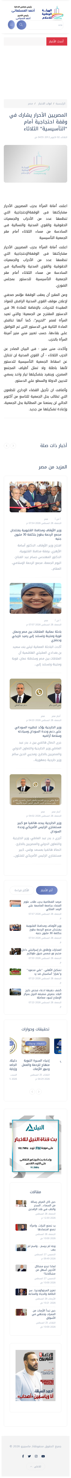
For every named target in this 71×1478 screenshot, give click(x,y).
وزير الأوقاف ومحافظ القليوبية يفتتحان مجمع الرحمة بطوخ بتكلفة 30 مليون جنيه (35, 534)
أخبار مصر (55, 716)
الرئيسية (60, 103)
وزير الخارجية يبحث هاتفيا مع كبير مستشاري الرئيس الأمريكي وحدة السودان (39, 827)
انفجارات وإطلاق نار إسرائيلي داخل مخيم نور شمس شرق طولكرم (41, 951)
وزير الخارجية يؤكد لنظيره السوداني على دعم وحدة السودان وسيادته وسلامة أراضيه (38, 731)
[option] (35, 1059)
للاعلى (37, 1466)
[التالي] (13, 446)
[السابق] (6, 446)
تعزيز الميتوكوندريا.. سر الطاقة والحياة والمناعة (41, 1292)
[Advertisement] (35, 70)
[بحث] (22, 25)
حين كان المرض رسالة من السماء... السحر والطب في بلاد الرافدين (41, 1205)
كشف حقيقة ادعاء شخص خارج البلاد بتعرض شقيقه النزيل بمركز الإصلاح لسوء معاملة (42, 994)
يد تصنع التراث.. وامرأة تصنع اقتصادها (42, 1227)
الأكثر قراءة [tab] (22, 890)
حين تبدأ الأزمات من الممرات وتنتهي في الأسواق (43, 1314)
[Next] (39, 1092)
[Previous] (32, 1092)
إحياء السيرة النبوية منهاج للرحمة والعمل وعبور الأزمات (36, 1065)
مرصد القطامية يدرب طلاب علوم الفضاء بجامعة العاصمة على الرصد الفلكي (42, 905)
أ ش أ (57, 519)
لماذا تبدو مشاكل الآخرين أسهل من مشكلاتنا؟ (45, 1270)
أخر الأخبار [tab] (47, 890)
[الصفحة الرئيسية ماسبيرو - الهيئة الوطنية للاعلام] (33, 12)
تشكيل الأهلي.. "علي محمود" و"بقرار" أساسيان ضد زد (44, 972)
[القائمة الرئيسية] (11, 24)
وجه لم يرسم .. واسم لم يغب (41, 1248)
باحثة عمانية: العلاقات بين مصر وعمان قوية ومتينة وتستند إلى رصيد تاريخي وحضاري (36, 636)
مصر (30, 103)
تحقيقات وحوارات (35, 1043)
